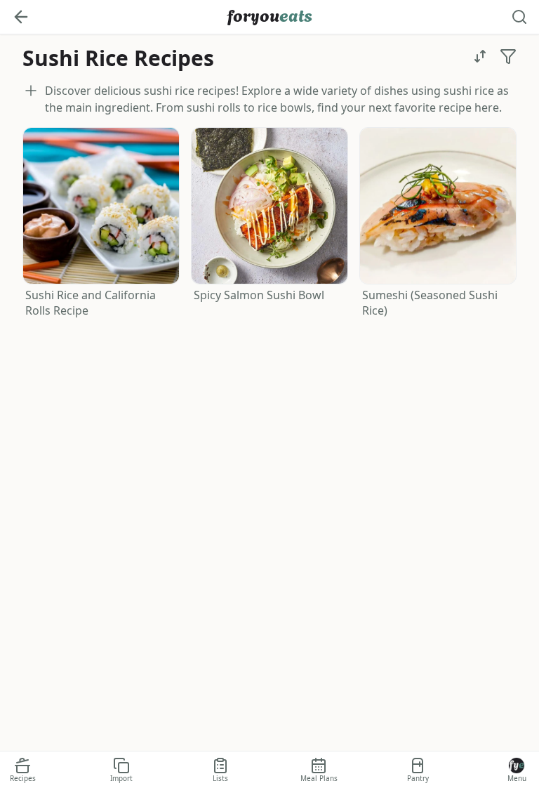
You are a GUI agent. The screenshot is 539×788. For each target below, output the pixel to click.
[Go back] (21, 17)
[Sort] (480, 56)
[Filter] (508, 56)
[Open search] (519, 16)
